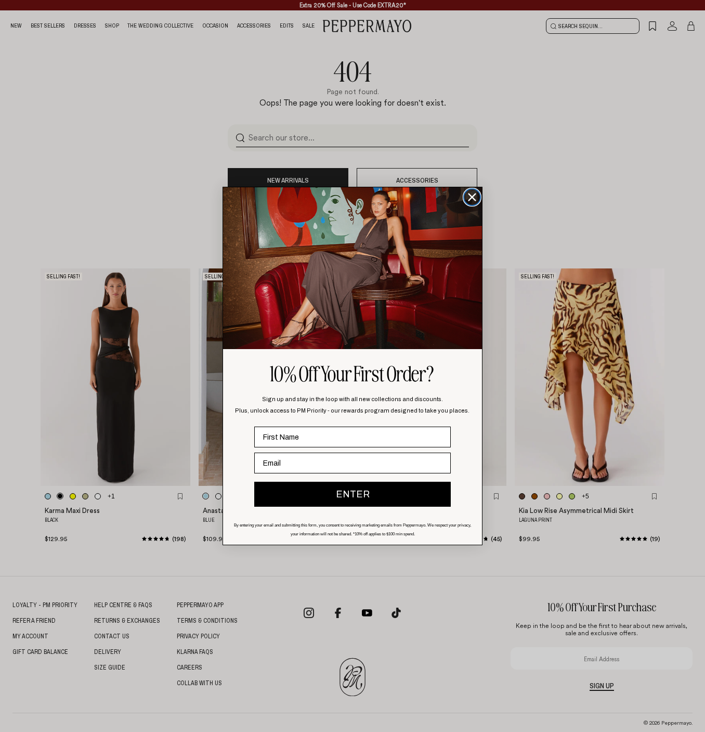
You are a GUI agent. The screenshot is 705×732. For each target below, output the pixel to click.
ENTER (353, 494)
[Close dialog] (472, 197)
